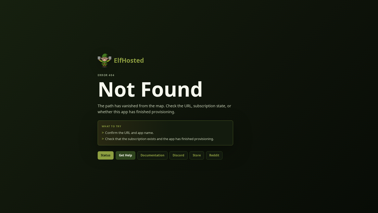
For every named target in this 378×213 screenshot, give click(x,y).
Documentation (152, 155)
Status (105, 155)
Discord (178, 155)
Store (197, 155)
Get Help (125, 155)
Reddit (214, 155)
